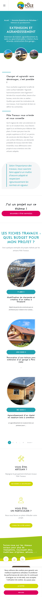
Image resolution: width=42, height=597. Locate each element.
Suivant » (29, 442)
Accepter (21, 586)
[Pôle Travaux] (25, 5)
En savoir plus (29, 580)
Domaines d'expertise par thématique (24, 20)
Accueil (6, 20)
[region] (21, 582)
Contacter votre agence (21, 525)
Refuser (21, 592)
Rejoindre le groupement (21, 484)
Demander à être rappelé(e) (21, 213)
